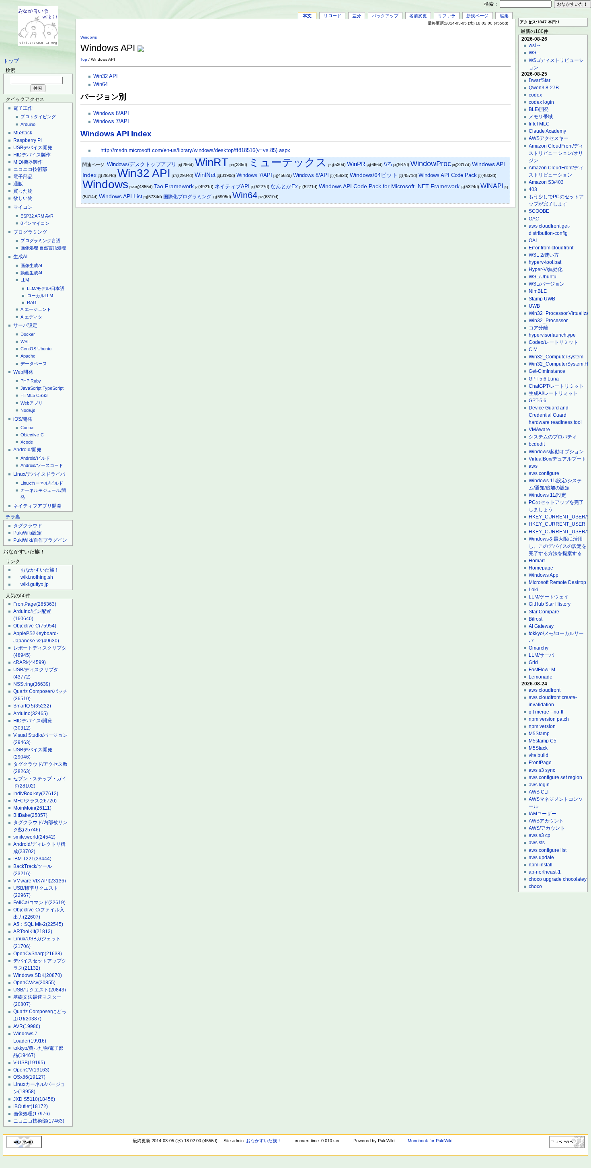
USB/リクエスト (39, 990)
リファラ (447, 15)
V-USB (29, 1062)
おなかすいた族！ (40, 570)
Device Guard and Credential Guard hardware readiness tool (555, 415)
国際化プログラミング (187, 196)
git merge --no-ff (546, 712)
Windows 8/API (111, 113)
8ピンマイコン (35, 223)
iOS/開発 (22, 419)
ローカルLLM (40, 295)
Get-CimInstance (547, 371)
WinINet (205, 174)
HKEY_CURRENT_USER (557, 524)
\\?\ (388, 164)
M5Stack (22, 133)
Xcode (27, 442)
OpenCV (31, 1070)
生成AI (20, 256)
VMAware (539, 429)
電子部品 (23, 176)
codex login (541, 102)
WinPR (356, 163)
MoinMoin (32, 808)
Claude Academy (547, 131)
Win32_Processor (548, 320)
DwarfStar (539, 80)
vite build (538, 755)
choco (535, 886)
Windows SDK (37, 975)
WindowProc (430, 163)
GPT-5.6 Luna (544, 379)
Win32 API (105, 76)
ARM (39, 216)
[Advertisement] (416, 44)
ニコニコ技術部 (30, 169)
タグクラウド (27, 525)
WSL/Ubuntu (542, 277)
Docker (28, 334)
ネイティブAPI (232, 186)
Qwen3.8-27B (544, 87)
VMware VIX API (39, 881)
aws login (539, 785)
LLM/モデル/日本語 (45, 288)
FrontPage (34, 604)
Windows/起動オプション (556, 451)
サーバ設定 (25, 325)
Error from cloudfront (551, 248)
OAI (533, 240)
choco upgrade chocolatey (558, 879)
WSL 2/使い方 (544, 255)
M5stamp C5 (542, 741)
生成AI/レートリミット (553, 393)
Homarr (537, 560)
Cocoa (27, 427)
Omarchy (538, 648)
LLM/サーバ (541, 655)
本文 (307, 15)
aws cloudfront (544, 690)
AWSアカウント (546, 821)
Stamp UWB (542, 299)
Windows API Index (116, 134)
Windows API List (120, 196)
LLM (25, 280)
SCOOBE (539, 211)
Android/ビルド (35, 458)
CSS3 (41, 395)
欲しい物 (23, 198)
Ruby (36, 380)
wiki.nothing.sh (37, 577)
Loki (533, 589)
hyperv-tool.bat (545, 262)
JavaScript (31, 388)
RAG (32, 302)
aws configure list (547, 850)
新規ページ (477, 15)
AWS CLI (538, 792)
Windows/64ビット (374, 175)
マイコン (23, 207)
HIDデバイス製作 (32, 155)
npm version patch (549, 719)
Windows (88, 37)
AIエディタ (31, 317)
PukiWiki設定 (27, 533)
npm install (540, 865)
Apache (28, 356)
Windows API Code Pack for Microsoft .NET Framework (389, 186)
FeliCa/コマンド (39, 902)
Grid (533, 662)
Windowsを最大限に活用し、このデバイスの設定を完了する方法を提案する (558, 546)
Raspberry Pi (27, 140)
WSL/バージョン (546, 284)
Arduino (28, 124)
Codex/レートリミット (553, 342)
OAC (534, 219)
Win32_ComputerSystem (556, 357)
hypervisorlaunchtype (552, 335)
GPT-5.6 (537, 400)
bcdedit (537, 444)
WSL (25, 341)
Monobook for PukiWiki (430, 1140)
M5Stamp (539, 733)
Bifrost (535, 619)
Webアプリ (32, 403)
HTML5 (28, 395)
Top (83, 59)
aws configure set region (555, 777)
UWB (534, 306)
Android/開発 (27, 449)
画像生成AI (31, 265)
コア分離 (538, 328)
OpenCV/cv (34, 982)
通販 (18, 184)
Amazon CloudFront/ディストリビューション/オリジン (556, 153)
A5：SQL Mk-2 (38, 924)
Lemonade (540, 677)
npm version (542, 726)
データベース (34, 363)
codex (535, 95)
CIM (533, 349)
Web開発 (23, 372)
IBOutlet (30, 1106)
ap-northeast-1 (545, 872)
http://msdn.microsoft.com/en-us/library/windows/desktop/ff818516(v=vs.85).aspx (195, 150)
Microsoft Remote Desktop (557, 582)
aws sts (537, 842)
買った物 (23, 191)
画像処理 (29, 247)
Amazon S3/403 (546, 182)
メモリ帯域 (541, 116)
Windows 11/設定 (547, 495)
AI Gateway (541, 626)
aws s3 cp (539, 835)
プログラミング (30, 232)
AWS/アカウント (547, 828)
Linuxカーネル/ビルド (42, 483)
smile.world (34, 837)
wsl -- (534, 45)
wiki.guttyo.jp (35, 584)
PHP (25, 380)
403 (533, 189)
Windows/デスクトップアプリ (141, 164)
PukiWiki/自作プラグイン (40, 540)
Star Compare (544, 612)
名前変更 (418, 15)
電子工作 (23, 108)
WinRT (211, 162)
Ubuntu (44, 348)
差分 (356, 15)
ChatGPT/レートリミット (556, 386)
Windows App (543, 575)
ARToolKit (32, 931)
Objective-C (32, 434)
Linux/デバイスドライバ (39, 474)
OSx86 (29, 1077)
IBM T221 (32, 859)
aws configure (544, 473)
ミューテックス (287, 162)
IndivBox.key (35, 793)
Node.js (28, 410)
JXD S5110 (34, 1099)
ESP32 (27, 216)
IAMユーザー (542, 813)
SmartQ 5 (32, 706)
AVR (49, 216)
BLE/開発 (539, 109)
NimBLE (538, 291)
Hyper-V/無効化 (545, 269)
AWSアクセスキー (548, 138)
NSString (31, 684)
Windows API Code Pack (448, 175)
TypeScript (53, 388)
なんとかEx (284, 186)
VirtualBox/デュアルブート (557, 459)
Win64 (100, 84)
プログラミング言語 (40, 240)
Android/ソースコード (42, 465)
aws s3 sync (542, 770)
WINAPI (491, 186)
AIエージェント (36, 309)
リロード (332, 15)
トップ (11, 61)
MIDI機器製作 (28, 162)
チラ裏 (13, 516)
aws (533, 466)
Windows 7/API (111, 121)
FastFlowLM (542, 669)
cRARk (29, 662)
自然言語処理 (52, 247)
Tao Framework (174, 186)
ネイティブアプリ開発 (37, 506)
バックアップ (385, 15)
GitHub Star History (549, 604)
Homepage (541, 568)
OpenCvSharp (37, 953)
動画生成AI (31, 272)
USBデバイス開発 (32, 147)
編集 (504, 15)
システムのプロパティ (553, 437)
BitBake (30, 815)
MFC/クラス (35, 801)
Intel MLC (539, 124)
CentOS (28, 348)
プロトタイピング (38, 116)
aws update (541, 857)
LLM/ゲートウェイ (548, 597)
